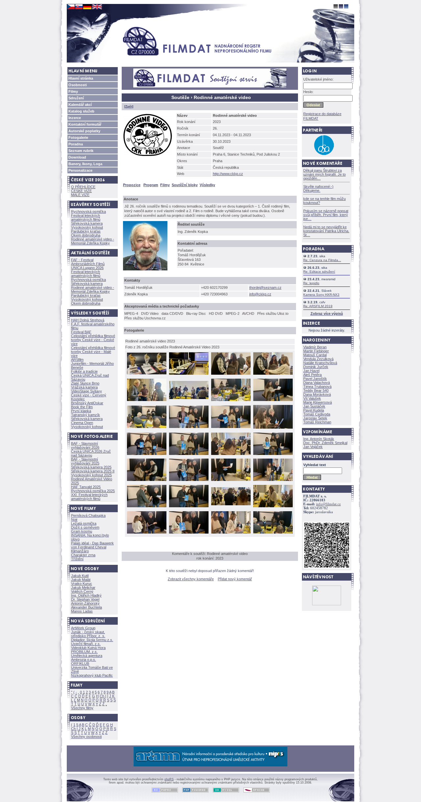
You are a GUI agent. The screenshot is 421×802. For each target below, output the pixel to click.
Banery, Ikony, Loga (85, 164)
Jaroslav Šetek (315, 418)
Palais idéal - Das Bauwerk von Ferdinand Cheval (92, 545)
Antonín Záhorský (85, 603)
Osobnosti (77, 85)
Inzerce (74, 118)
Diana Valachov (316, 383)
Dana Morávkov (317, 394)
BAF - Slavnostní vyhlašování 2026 (85, 445)
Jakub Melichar (83, 587)
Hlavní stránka (80, 78)
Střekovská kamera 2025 (91, 467)
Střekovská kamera (87, 223)
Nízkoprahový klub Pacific (92, 675)
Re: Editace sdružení (319, 271)
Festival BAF (81, 332)
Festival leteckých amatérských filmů (85, 217)
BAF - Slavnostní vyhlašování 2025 (85, 461)
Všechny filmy (82, 708)
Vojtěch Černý (82, 591)
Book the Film (82, 407)
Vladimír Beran (315, 347)
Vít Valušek (312, 398)
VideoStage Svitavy (86, 391)
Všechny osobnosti (86, 737)
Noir (74, 519)
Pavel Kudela (313, 410)
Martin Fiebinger (316, 351)
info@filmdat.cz (328, 504)
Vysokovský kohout (87, 227)
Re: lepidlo (311, 283)
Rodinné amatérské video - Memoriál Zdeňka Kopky (92, 241)
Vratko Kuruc (81, 584)
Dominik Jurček (315, 367)
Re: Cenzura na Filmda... (322, 260)
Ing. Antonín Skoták (318, 439)
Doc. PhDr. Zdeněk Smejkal (325, 443)
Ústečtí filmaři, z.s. (86, 644)
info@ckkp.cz (260, 294)
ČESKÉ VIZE (81, 191)
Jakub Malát (80, 580)
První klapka (81, 411)
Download (77, 157)
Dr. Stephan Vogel (85, 599)
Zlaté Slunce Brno (85, 383)
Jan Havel (311, 371)
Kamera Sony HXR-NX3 (321, 294)
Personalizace (80, 170)
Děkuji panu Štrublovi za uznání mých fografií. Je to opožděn (324, 174)
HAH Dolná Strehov (87, 320)
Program (150, 185)
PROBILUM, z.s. (84, 652)
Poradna (75, 144)
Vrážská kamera (84, 387)
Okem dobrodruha (85, 235)
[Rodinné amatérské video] (149, 158)
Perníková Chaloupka (88, 515)
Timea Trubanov (317, 386)
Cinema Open (82, 423)
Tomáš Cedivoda (316, 414)
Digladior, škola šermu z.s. (92, 640)
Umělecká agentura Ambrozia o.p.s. (86, 658)
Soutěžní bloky (185, 185)
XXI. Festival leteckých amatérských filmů (89, 497)
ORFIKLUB (80, 663)
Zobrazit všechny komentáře (191, 579)
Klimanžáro (80, 551)
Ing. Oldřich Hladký (86, 595)
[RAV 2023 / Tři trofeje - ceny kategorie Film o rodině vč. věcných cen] (146, 374)
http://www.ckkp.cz (228, 174)
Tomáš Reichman (317, 422)
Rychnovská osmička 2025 (93, 491)
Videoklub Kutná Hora (88, 648)
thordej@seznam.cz (265, 287)
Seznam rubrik (80, 151)
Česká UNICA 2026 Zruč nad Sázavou (91, 453)
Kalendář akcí (80, 105)
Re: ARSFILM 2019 (318, 306)
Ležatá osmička (83, 523)
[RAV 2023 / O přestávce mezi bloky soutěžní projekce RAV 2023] (188, 398)
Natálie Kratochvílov (320, 363)
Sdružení (76, 98)
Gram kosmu (81, 531)
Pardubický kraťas (86, 231)
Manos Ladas (82, 611)
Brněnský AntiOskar (87, 403)
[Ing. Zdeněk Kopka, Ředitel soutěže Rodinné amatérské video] (146, 272)
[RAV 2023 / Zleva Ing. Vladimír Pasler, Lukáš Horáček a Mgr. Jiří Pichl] (146, 400)
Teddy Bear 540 (316, 390)
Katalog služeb (81, 111)
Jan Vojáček (313, 447)
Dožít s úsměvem (85, 527)
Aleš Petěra (312, 375)
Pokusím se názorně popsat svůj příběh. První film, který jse (325, 215)
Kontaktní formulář (84, 124)
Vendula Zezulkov (318, 359)
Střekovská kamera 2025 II (92, 471)
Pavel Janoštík (315, 379)
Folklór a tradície (84, 371)
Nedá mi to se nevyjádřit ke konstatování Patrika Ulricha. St (326, 231)
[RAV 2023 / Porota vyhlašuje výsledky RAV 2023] (230, 400)
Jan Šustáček (314, 406)
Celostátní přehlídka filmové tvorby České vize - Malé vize (93, 352)
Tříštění (77, 559)
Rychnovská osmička (88, 211)
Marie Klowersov (317, 402)
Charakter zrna (83, 555)
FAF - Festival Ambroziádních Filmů (88, 262)
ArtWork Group (83, 628)
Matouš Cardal (315, 355)
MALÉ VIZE (80, 195)
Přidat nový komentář (235, 579)
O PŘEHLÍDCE (83, 187)
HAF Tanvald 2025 (86, 487)
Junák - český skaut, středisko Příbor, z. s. (88, 634)
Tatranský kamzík (85, 415)
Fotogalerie (78, 137)
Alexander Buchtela (86, 607)
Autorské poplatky (84, 131)
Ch (102, 696)
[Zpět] (128, 106)
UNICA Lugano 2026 (87, 268)
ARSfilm (77, 360)
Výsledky (207, 185)
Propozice (131, 185)
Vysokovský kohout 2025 (91, 475)
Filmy (73, 91)
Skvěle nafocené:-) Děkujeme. (318, 188)
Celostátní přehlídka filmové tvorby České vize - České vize (93, 340)
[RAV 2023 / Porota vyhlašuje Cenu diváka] (230, 505)
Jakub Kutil (79, 576)
